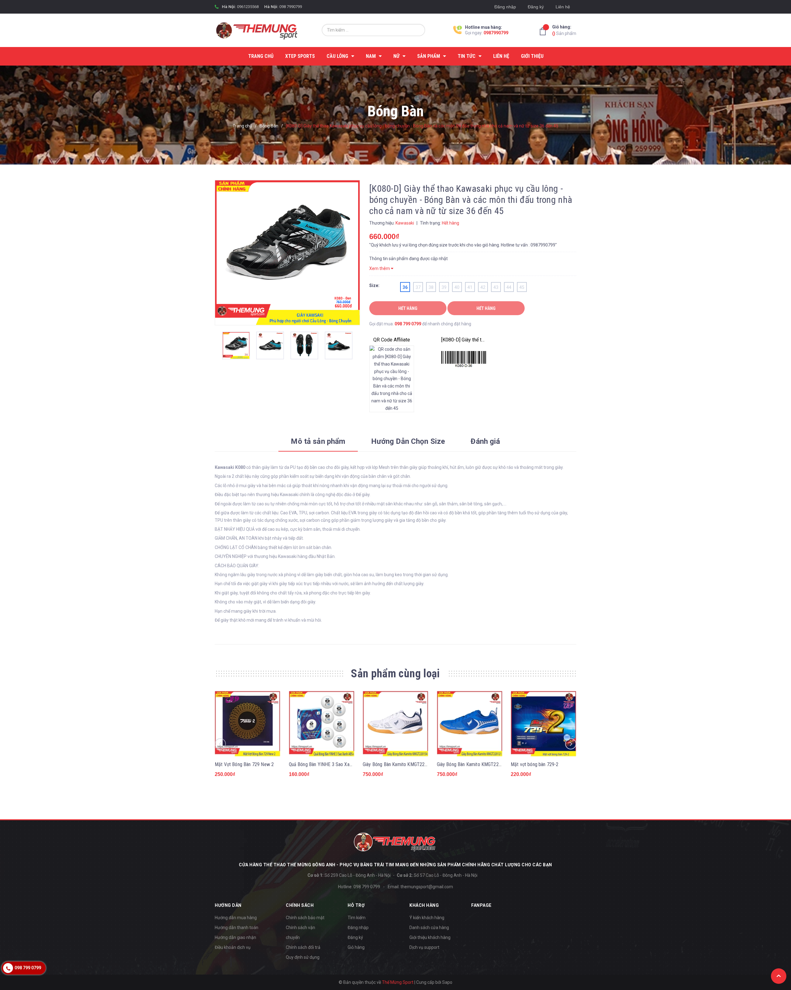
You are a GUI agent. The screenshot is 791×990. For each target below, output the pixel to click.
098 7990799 (290, 6)
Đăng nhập (505, 6)
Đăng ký (536, 6)
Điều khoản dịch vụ (233, 947)
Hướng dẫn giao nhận (235, 937)
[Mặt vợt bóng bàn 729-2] (543, 723)
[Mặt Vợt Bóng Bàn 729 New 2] (247, 723)
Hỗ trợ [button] (356, 905)
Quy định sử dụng (302, 957)
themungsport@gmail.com (426, 886)
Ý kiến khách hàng (426, 917)
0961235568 (248, 6)
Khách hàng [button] (424, 905)
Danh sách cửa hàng (429, 927)
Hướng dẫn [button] (228, 905)
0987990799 (496, 32)
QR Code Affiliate (391, 340)
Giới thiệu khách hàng (429, 937)
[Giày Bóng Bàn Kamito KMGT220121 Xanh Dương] (469, 723)
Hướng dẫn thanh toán (236, 927)
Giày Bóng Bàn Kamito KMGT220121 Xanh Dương (485, 764)
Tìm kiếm (357, 917)
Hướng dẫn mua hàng (236, 917)
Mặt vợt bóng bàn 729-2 (535, 764)
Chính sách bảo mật (305, 917)
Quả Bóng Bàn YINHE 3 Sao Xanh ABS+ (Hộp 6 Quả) (340, 764)
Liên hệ (563, 6)
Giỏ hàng (356, 947)
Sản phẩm (564, 30)
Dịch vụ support (424, 947)
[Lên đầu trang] (778, 976)
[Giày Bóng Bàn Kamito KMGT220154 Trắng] (395, 723)
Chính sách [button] (300, 905)
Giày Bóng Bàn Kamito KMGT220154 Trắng (405, 764)
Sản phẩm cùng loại (395, 673)
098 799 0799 (408, 323)
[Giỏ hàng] (544, 31)
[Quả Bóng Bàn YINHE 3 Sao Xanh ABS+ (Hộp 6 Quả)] (321, 723)
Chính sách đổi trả (303, 947)
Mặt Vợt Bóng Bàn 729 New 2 (244, 764)
